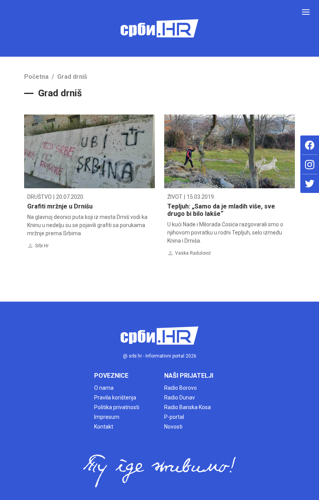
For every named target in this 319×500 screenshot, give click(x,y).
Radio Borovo (180, 388)
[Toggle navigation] (306, 12)
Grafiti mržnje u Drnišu (60, 206)
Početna (36, 76)
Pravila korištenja (115, 397)
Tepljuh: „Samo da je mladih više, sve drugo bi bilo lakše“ (221, 210)
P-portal (174, 417)
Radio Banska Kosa (187, 407)
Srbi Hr (42, 245)
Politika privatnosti (116, 407)
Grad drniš (72, 76)
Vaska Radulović (193, 253)
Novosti (173, 427)
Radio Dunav (179, 397)
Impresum (106, 417)
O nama (104, 388)
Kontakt (103, 427)
